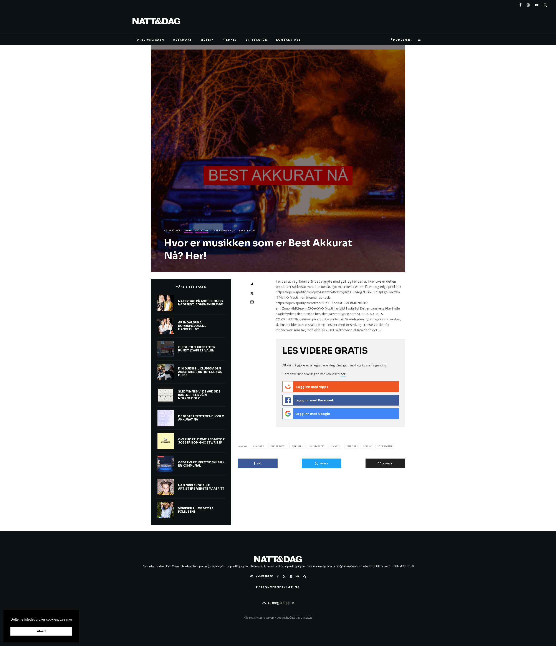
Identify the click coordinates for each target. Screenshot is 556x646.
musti (336, 446)
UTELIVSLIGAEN (150, 39)
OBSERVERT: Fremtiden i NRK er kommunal (201, 464)
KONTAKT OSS (288, 39)
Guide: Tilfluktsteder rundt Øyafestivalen (196, 349)
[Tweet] (252, 293)
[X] (284, 576)
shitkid (352, 446)
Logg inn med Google (312, 413)
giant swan (278, 446)
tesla (368, 446)
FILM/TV (230, 39)
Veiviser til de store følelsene (195, 510)
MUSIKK (207, 39)
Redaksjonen (172, 230)
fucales (259, 446)
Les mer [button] (66, 619)
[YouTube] (536, 4)
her (343, 374)
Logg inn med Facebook (314, 400)
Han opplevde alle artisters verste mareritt (201, 487)
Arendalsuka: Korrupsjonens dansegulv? (192, 326)
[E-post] (252, 302)
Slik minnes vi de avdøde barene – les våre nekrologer (199, 395)
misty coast (317, 446)
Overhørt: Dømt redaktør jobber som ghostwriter (201, 441)
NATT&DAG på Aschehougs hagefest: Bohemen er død (200, 303)
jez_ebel (298, 446)
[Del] (252, 285)
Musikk (188, 230)
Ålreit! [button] (41, 631)
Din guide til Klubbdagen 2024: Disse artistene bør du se (200, 372)
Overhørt (182, 39)
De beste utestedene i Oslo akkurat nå (201, 418)
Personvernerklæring (278, 587)
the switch (385, 446)
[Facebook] (520, 4)
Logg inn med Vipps (311, 386)
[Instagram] (528, 4)
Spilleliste (201, 230)
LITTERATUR (256, 39)
